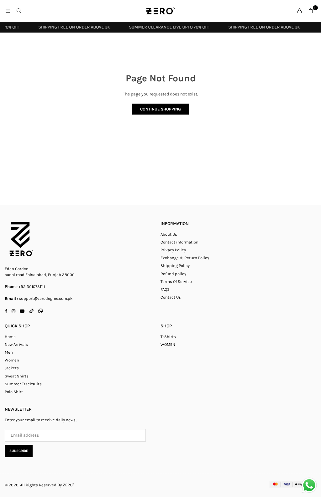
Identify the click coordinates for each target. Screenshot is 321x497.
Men (9, 352)
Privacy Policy (173, 250)
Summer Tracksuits (23, 384)
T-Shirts (168, 336)
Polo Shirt (14, 391)
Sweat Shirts (17, 376)
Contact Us (170, 297)
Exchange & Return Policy (184, 257)
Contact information (179, 242)
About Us (168, 234)
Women (12, 360)
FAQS (165, 289)
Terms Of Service (176, 281)
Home (10, 336)
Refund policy (173, 273)
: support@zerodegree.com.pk (44, 298)
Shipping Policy (175, 265)
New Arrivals (16, 344)
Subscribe (18, 451)
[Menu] (7, 10)
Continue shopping (160, 109)
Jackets (12, 368)
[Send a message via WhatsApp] (309, 485)
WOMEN (167, 344)
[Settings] (299, 11)
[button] (310, 11)
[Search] (18, 10)
